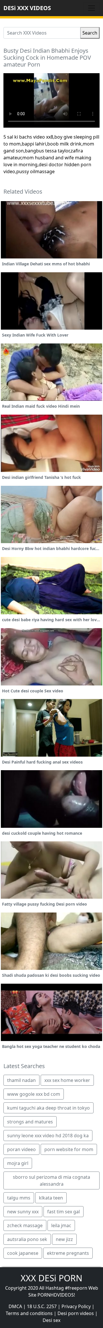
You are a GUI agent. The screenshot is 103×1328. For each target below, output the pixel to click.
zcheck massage (25, 1225)
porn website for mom (68, 1149)
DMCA (15, 1306)
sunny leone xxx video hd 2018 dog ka (48, 1135)
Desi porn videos (76, 1313)
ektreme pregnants (68, 1253)
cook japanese (22, 1253)
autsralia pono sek (27, 1239)
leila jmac (61, 1225)
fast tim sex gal (63, 1211)
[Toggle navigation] (92, 8)
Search (89, 33)
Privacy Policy (76, 1306)
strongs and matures (30, 1122)
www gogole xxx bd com (33, 1094)
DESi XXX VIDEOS (27, 8)
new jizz (64, 1239)
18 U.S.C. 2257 (42, 1306)
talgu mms (18, 1198)
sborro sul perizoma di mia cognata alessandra (51, 1180)
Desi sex (51, 1320)
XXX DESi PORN (51, 1278)
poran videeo (21, 1149)
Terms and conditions (29, 1313)
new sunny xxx (23, 1211)
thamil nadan (21, 1080)
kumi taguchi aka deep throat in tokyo (48, 1108)
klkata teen (51, 1198)
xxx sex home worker (67, 1080)
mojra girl (17, 1163)
